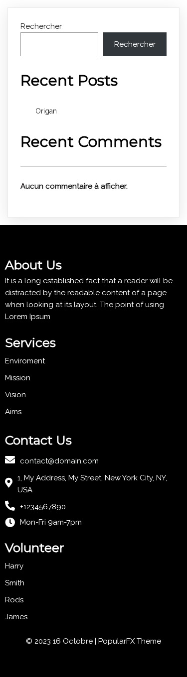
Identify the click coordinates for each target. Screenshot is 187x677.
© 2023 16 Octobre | (62, 641)
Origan (46, 111)
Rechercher (41, 26)
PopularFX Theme (129, 641)
